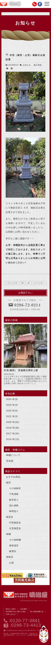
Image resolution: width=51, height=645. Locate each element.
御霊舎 (9, 517)
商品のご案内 (11, 609)
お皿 (11, 562)
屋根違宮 (14, 545)
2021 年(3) (12, 416)
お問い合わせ (11, 614)
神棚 (8, 534)
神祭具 (9, 557)
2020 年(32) (12, 422)
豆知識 (9, 461)
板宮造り (14, 500)
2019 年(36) (12, 428)
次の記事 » (39, 283)
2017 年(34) (12, 433)
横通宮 (12, 551)
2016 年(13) (12, 439)
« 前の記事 (12, 283)
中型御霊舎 (15, 522)
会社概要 (23, 609)
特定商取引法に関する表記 (16, 611)
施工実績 (38, 65)
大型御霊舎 (15, 528)
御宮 (8, 482)
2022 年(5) (12, 410)
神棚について (13, 455)
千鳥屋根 (14, 494)
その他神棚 (15, 540)
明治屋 (15, 4)
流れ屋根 (14, 505)
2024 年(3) (12, 399)
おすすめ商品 (13, 477)
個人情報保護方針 (36, 611)
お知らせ (27, 65)
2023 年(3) (12, 405)
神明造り (14, 511)
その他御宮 (15, 488)
